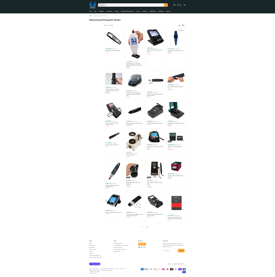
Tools (95, 11)
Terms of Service (92, 249)
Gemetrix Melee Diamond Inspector (113, 212)
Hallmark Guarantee (118, 243)
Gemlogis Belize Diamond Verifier (112, 50)
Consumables (109, 11)
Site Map (91, 253)
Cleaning (116, 11)
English (169, 263)
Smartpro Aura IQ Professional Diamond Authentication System (175, 218)
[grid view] (183, 25)
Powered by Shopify (93, 273)
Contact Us (168, 11)
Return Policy (92, 245)
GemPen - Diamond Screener (112, 144)
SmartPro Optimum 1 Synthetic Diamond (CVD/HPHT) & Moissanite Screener (134, 65)
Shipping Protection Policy (94, 255)
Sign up (181, 250)
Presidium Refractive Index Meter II (155, 123)
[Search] (166, 5)
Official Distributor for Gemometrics (121, 245)
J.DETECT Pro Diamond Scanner (175, 146)
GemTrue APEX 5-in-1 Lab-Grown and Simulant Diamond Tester (134, 215)
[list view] (185, 25)
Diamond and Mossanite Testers (127, 11)
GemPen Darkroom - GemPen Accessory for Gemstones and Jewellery (112, 91)
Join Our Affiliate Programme (120, 249)
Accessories (144, 11)
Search (90, 243)
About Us (91, 251)
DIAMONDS (161, 11)
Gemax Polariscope (130, 155)
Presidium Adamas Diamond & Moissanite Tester (112, 186)
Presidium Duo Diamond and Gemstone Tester (111, 123)
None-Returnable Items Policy (95, 257)
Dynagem (107, 51)
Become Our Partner (118, 247)
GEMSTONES (153, 11)
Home (90, 11)
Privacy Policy (92, 247)
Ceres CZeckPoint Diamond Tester (175, 86)
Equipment (101, 11)
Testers (138, 11)
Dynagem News (117, 251)
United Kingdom (179, 263)
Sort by (105, 25)
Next (147, 227)
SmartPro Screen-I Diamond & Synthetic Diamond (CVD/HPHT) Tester (133, 94)
